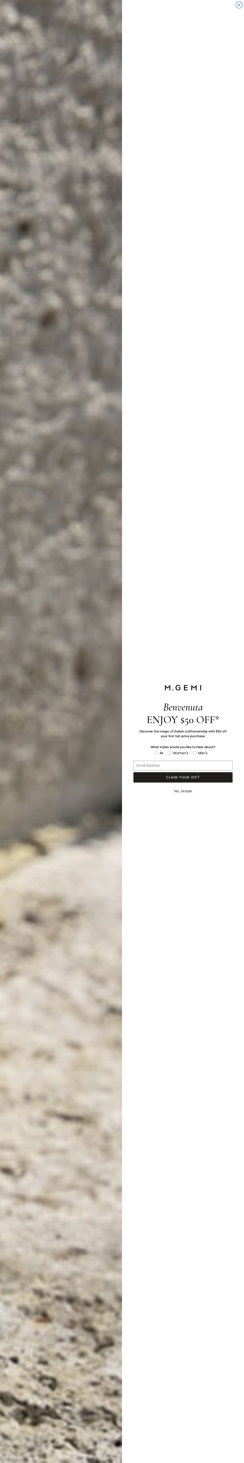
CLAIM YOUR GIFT (183, 777)
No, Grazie (183, 791)
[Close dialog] (239, 5)
